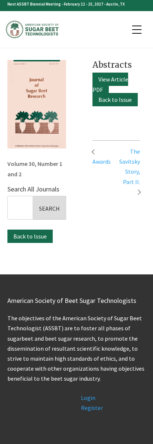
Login (88, 397)
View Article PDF (110, 84)
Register (92, 407)
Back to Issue (30, 236)
